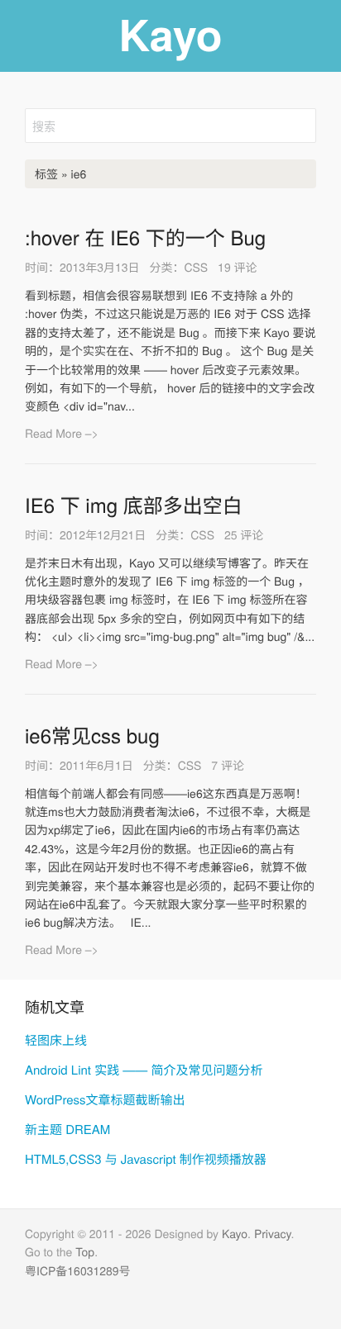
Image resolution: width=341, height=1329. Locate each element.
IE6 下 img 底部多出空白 (134, 504)
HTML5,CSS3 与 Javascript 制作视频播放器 (146, 1159)
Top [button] (84, 1251)
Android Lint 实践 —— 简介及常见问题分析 (143, 1070)
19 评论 (237, 267)
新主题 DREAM (67, 1129)
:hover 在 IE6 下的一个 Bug (145, 236)
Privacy (272, 1233)
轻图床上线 (56, 1040)
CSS (196, 267)
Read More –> (61, 433)
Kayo (234, 1233)
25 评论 (243, 534)
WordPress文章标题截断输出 (105, 1099)
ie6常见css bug (92, 734)
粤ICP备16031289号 (78, 1270)
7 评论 (227, 765)
